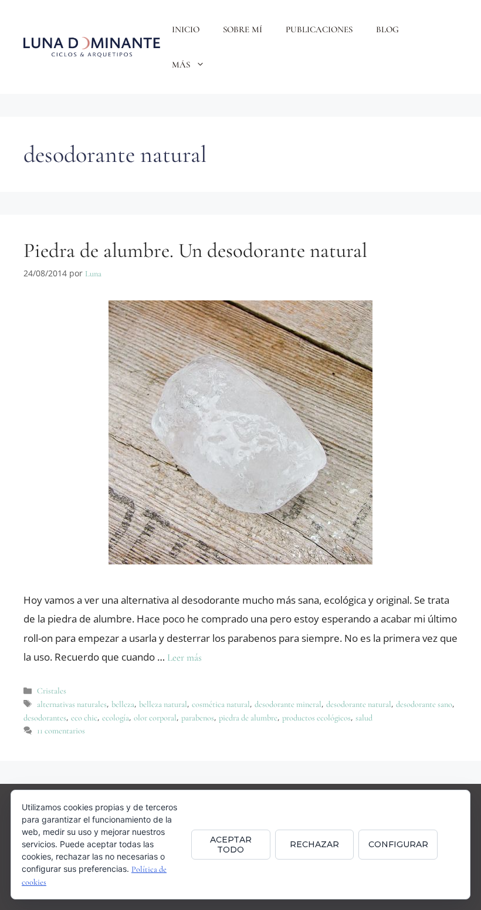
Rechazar (314, 844)
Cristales (51, 691)
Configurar (398, 844)
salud (363, 718)
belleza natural (163, 704)
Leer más (184, 657)
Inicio (185, 29)
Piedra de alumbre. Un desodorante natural (195, 250)
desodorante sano (424, 704)
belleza (122, 704)
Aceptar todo (231, 844)
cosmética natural (221, 704)
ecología (115, 718)
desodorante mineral (288, 704)
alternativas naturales (72, 704)
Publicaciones (319, 29)
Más (181, 64)
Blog (387, 29)
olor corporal (155, 718)
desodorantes (44, 718)
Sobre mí (242, 29)
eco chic (84, 718)
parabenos (197, 718)
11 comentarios (61, 731)
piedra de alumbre (248, 718)
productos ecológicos (316, 718)
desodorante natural (358, 704)
